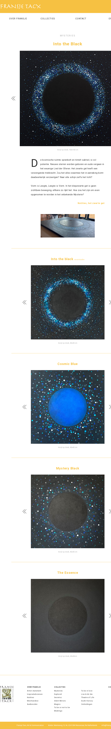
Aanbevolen (32, 704)
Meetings (58, 711)
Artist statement (34, 691)
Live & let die (87, 694)
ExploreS (58, 694)
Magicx (57, 704)
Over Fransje (18, 18)
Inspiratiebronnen (35, 694)
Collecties (59, 687)
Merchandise (32, 701)
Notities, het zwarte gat (91, 203)
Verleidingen (86, 704)
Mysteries (58, 691)
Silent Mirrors (60, 701)
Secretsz (58, 697)
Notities (30, 697)
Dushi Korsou (87, 701)
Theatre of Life (87, 697)
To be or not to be (62, 707)
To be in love (86, 691)
